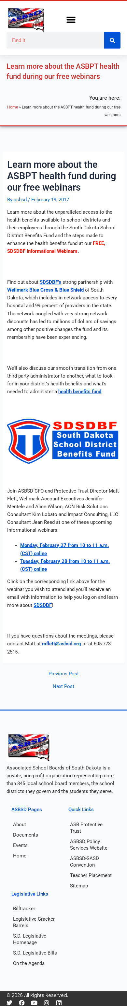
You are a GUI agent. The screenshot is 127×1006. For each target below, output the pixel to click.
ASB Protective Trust (86, 828)
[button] (71, 20)
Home (12, 107)
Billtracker (24, 909)
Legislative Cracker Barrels (34, 922)
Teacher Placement (91, 875)
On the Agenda (29, 963)
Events (20, 845)
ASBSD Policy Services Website (88, 845)
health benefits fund (79, 392)
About (19, 824)
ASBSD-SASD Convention (84, 861)
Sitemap (79, 886)
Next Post (63, 686)
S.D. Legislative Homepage (29, 939)
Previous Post (64, 673)
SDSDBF (43, 605)
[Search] (112, 40)
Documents (25, 835)
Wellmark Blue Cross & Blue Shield (45, 290)
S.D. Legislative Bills (35, 953)
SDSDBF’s (50, 282)
